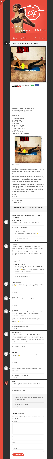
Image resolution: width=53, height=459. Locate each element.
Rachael (15, 310)
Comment (15, 421)
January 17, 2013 (18, 200)
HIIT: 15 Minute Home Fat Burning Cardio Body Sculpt (20, 209)
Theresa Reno (16, 282)
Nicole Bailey (16, 332)
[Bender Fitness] (28, 21)
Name (14, 437)
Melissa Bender (20, 232)
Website (14, 448)
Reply (15, 229)
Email (13, 442)
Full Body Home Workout (36, 207)
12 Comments (17, 202)
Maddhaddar (16, 220)
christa (15, 245)
